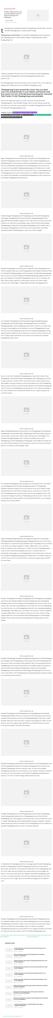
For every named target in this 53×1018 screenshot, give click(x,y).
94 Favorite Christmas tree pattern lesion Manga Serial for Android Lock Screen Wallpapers (30, 998)
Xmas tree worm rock (27, 115)
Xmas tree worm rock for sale (43, 115)
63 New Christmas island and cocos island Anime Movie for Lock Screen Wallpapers (30, 980)
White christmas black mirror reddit (11, 117)
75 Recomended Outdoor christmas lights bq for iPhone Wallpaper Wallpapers (28, 1005)
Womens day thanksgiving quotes (10, 115)
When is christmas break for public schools (25, 112)
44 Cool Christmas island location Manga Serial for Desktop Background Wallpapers (29, 955)
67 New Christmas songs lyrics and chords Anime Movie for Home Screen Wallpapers (31, 967)
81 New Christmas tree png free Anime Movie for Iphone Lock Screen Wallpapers (30, 948)
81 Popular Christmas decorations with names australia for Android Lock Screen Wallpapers (28, 992)
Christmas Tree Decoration (9, 1016)
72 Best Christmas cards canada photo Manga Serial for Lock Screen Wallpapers (29, 973)
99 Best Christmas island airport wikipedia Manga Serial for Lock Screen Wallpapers (30, 961)
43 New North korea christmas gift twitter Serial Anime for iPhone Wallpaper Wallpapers (31, 986)
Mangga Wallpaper (9, 9)
